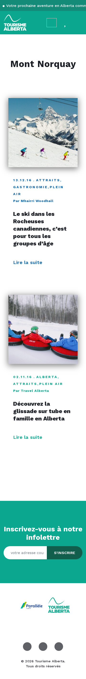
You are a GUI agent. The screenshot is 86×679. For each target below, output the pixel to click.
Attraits (48, 180)
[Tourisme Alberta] (15, 23)
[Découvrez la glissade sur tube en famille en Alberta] (43, 329)
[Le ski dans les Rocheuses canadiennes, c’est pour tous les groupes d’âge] (43, 132)
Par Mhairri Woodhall (33, 201)
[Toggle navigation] (77, 22)
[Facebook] (27, 646)
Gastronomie (30, 187)
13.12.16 (22, 180)
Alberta (47, 377)
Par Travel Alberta (31, 391)
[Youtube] (58, 646)
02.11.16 (22, 377)
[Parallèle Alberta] (32, 604)
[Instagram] (43, 646)
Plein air (51, 384)
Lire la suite (28, 262)
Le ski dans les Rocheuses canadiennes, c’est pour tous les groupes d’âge (40, 229)
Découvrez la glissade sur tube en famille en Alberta (41, 411)
